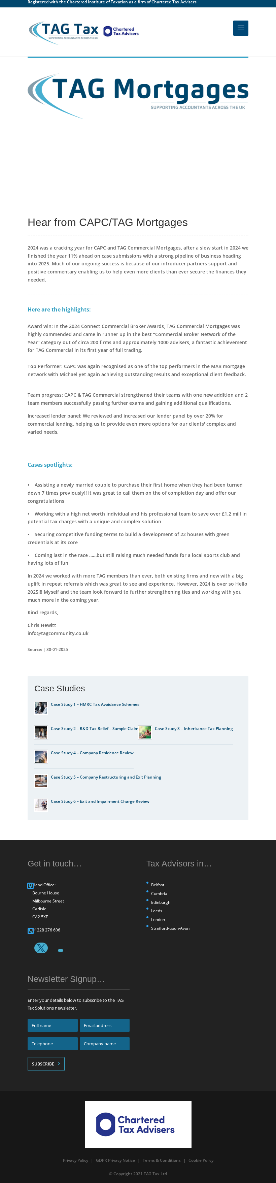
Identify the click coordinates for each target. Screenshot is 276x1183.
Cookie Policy (200, 1160)
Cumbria (159, 893)
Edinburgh (160, 902)
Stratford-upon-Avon (170, 928)
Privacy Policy (75, 1160)
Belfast (157, 885)
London (158, 919)
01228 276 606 (46, 930)
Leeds (156, 911)
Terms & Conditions (162, 1160)
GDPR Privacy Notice (115, 1160)
